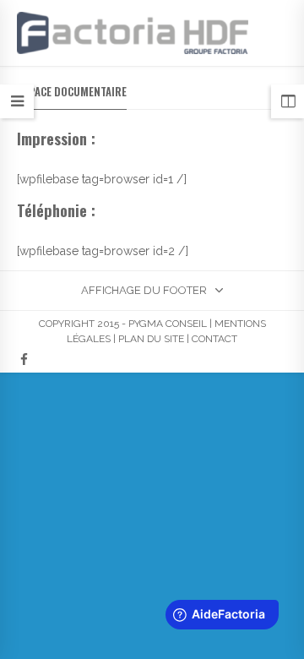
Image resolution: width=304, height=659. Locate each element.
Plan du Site (151, 339)
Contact (214, 339)
